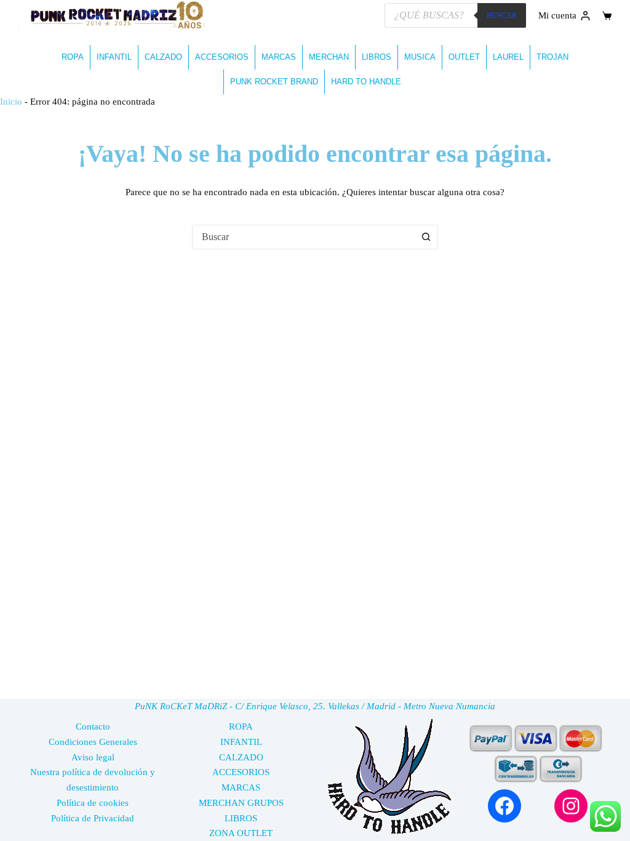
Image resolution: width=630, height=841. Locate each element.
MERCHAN (329, 57)
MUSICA (420, 57)
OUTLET (464, 57)
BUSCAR (502, 15)
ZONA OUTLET (241, 833)
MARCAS (278, 57)
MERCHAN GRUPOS (241, 803)
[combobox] (303, 237)
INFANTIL (114, 57)
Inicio (11, 102)
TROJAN (552, 57)
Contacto (93, 726)
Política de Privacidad (92, 818)
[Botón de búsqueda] (425, 237)
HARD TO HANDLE (366, 81)
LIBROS (376, 57)
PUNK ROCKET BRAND (274, 81)
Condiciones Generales (93, 742)
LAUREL (508, 57)
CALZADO (163, 57)
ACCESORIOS (222, 57)
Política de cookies (93, 803)
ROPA (73, 57)
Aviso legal (92, 757)
